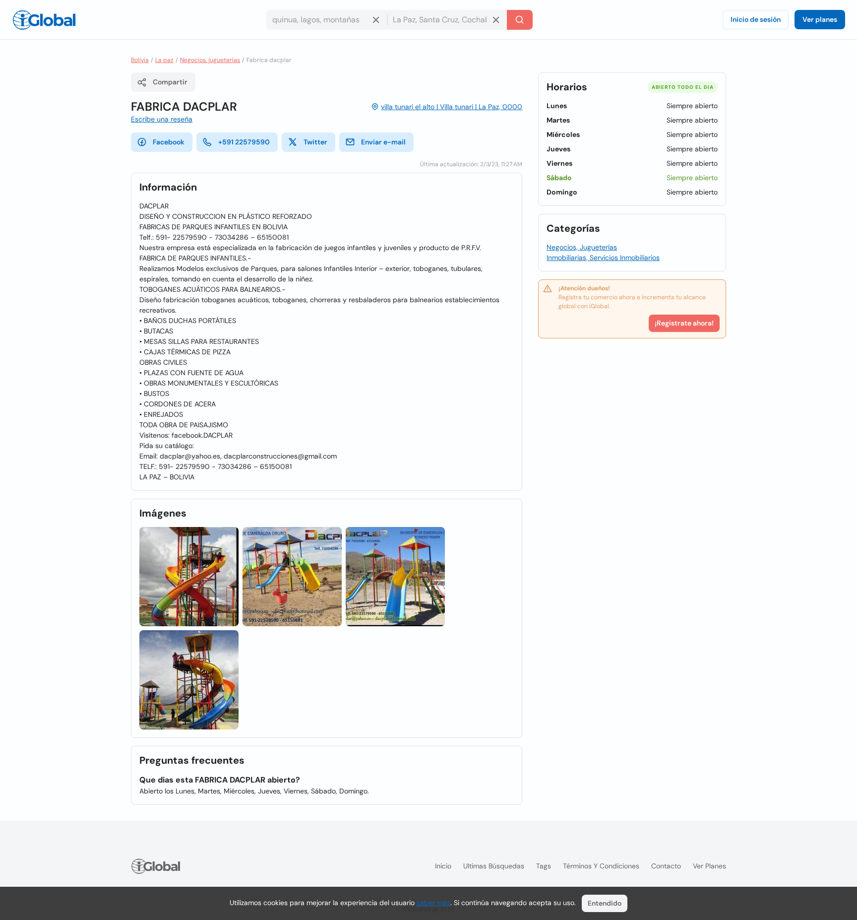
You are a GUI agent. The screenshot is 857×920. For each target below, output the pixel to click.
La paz (164, 60)
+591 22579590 (244, 141)
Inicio (443, 865)
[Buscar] (520, 20)
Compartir (170, 81)
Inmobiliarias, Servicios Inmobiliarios (603, 257)
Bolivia (140, 60)
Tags (543, 865)
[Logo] (44, 20)
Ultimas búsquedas (493, 865)
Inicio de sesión (756, 19)
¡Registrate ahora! (684, 323)
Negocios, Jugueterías (582, 247)
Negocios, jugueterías (210, 60)
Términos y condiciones (601, 865)
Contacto (666, 865)
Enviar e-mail (383, 141)
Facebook (168, 141)
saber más (433, 902)
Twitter (315, 141)
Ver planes (819, 19)
